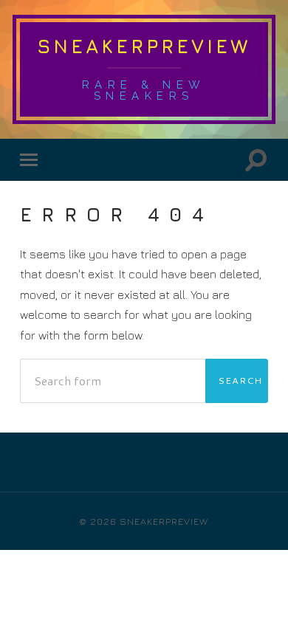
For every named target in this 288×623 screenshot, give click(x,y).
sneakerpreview (144, 46)
